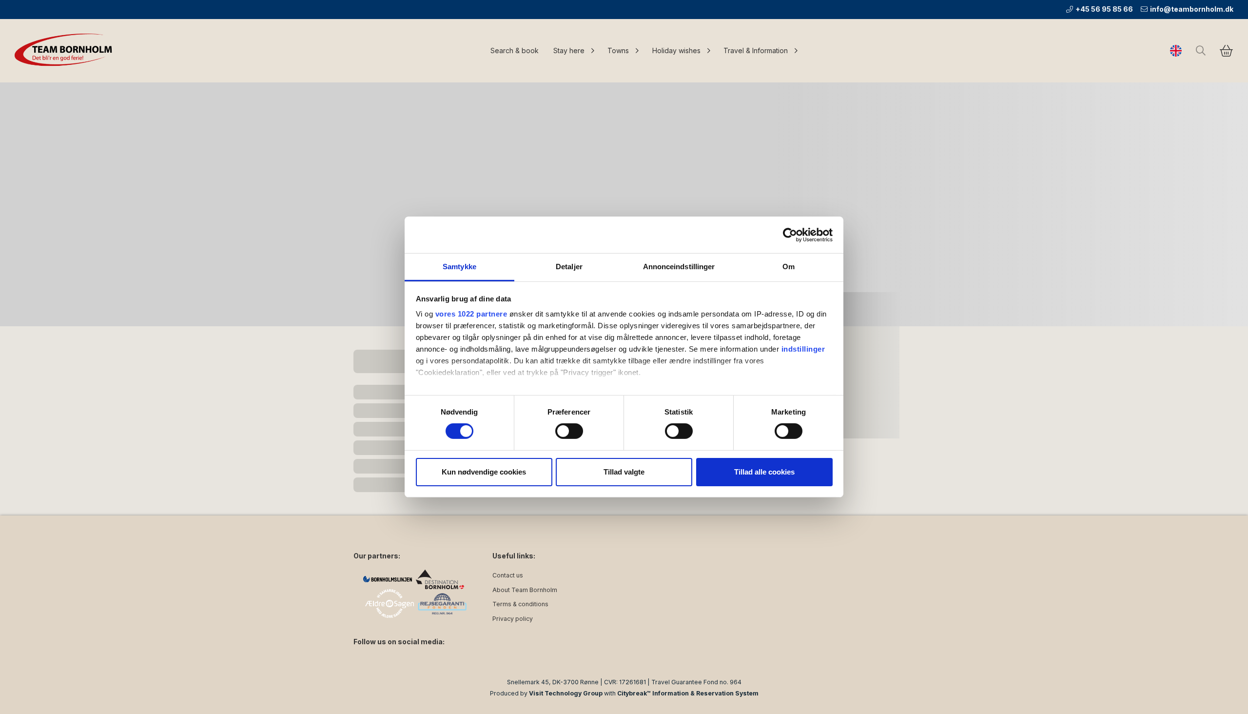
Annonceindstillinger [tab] (679, 266)
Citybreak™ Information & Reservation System (688, 693)
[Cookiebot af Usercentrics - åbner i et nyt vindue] (790, 234)
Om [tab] (788, 266)
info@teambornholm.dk (1191, 9)
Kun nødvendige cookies (484, 472)
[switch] (569, 431)
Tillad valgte (624, 472)
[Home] (66, 51)
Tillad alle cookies (764, 472)
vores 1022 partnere (471, 314)
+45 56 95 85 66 (1104, 9)
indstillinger (803, 349)
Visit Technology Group (566, 693)
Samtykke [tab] (459, 266)
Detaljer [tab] (569, 266)
